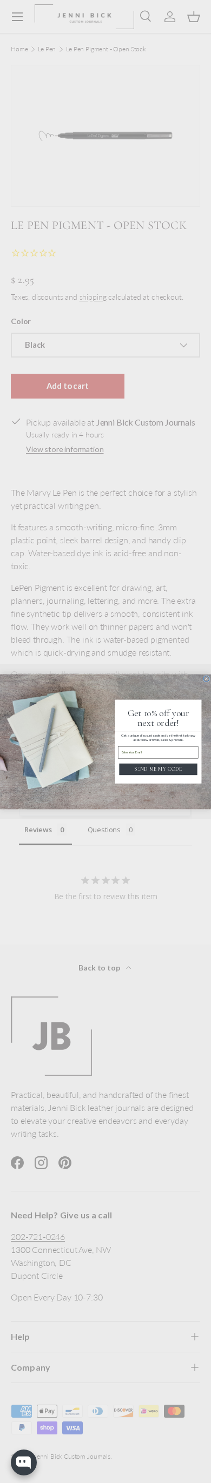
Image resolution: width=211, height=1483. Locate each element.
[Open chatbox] (24, 1462)
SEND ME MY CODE (158, 769)
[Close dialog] (206, 679)
